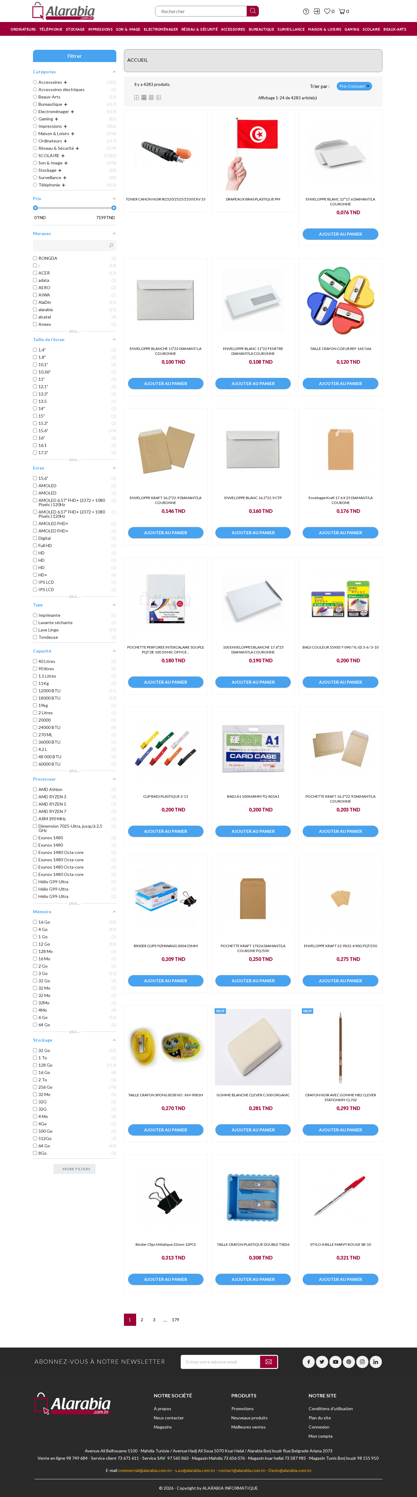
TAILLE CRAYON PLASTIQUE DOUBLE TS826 (253, 1244)
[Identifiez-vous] (317, 11)
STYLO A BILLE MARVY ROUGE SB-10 (340, 1244)
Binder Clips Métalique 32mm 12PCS (166, 1244)
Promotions (242, 1408)
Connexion (319, 1426)
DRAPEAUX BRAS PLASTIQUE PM (253, 199)
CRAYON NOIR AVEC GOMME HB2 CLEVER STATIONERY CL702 (340, 1097)
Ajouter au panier (340, 234)
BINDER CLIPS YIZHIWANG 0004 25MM (166, 945)
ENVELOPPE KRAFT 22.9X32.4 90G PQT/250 (340, 945)
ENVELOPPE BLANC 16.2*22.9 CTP (253, 497)
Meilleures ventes (248, 1426)
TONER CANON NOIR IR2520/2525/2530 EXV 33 (165, 199)
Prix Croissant (352, 86)
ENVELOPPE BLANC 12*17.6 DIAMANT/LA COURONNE (340, 201)
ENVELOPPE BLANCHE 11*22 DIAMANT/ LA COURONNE (165, 351)
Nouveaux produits (249, 1417)
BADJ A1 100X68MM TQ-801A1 (253, 796)
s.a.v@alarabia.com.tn (195, 1470)
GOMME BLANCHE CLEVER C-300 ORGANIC (253, 1095)
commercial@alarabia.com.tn (145, 1470)
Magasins (163, 1426)
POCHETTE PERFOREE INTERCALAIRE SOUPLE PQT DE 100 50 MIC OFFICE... (165, 649)
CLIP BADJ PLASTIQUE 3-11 (165, 796)
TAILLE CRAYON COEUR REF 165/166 (340, 348)
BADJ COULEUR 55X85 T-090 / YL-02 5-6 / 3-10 (341, 647)
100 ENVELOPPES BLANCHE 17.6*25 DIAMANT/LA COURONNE (253, 649)
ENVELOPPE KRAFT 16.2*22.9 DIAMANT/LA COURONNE (165, 500)
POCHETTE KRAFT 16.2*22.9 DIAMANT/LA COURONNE (340, 799)
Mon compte (321, 1436)
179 (175, 1319)
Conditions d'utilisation (331, 1408)
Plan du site (320, 1417)
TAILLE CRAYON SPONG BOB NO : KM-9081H (165, 1095)
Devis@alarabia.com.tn (290, 1470)
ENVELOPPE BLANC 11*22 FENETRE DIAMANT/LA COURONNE (253, 351)
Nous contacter (169, 1417)
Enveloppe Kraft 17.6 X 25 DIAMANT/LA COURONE (341, 500)
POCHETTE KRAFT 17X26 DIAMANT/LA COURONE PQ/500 (253, 948)
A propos (162, 1408)
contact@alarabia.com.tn (241, 1470)
